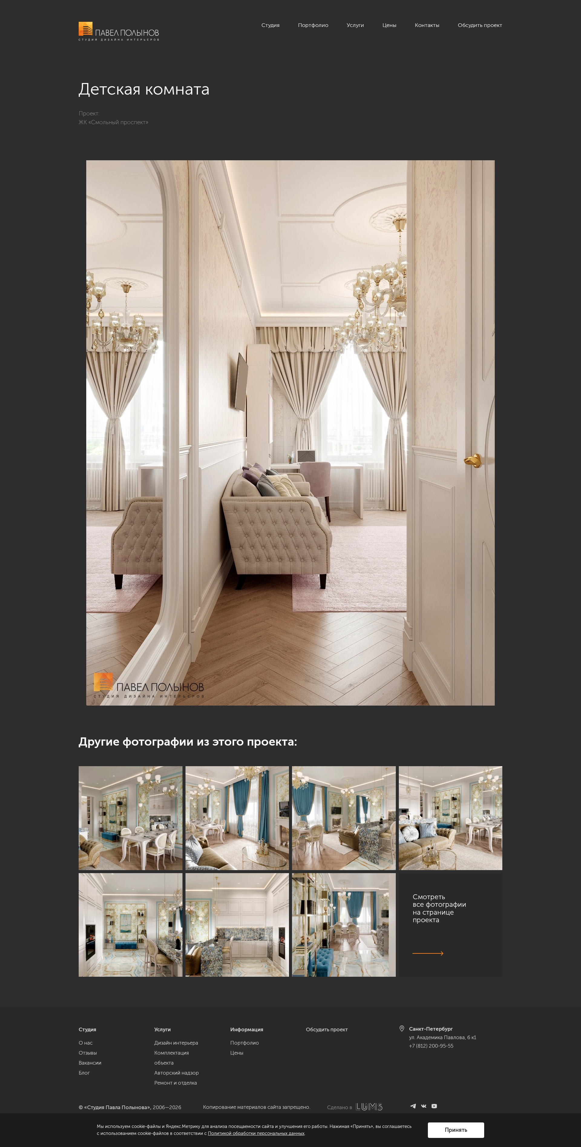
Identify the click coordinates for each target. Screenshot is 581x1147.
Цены (389, 25)
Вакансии (90, 1063)
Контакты (427, 25)
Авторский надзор (176, 1073)
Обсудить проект (480, 25)
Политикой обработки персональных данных (256, 1133)
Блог (84, 1073)
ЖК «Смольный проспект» (113, 122)
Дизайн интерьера (176, 1043)
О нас (86, 1043)
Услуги (355, 25)
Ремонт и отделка (175, 1083)
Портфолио (313, 25)
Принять (456, 1130)
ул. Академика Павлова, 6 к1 (442, 1037)
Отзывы (88, 1053)
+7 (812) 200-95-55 (431, 1046)
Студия (270, 25)
